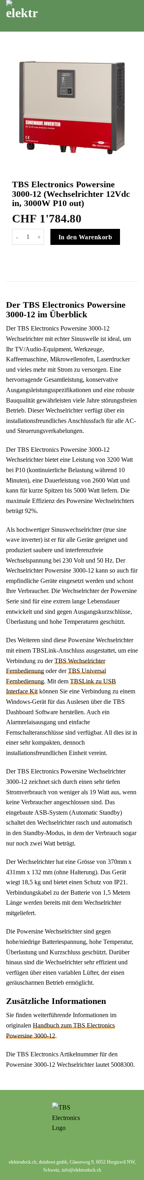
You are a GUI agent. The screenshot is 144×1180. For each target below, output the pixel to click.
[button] (125, 16)
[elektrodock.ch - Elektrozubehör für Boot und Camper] (53, 16)
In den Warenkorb (85, 237)
